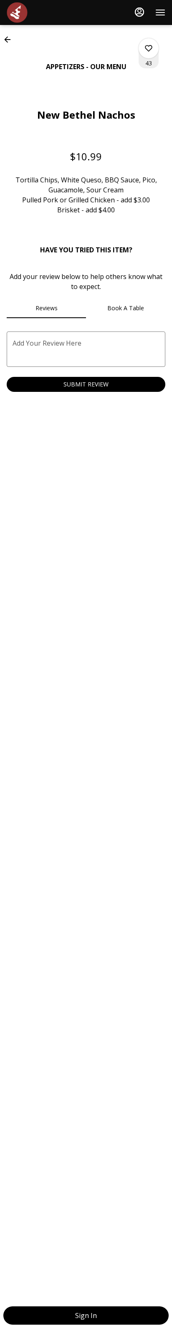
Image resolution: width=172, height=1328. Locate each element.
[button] (10, 39)
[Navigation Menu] (160, 12)
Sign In (86, 1315)
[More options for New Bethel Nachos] (149, 48)
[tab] (46, 308)
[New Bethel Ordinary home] (44, 12)
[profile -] (139, 12)
